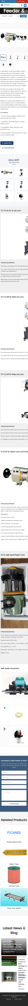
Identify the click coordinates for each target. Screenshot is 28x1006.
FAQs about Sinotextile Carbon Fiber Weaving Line (22, 980)
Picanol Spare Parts (14, 842)
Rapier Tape (14, 864)
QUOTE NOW (21, 1)
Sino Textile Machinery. (15, 995)
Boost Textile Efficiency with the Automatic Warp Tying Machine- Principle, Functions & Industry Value (13, 948)
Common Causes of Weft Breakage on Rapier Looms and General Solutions (22, 967)
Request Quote (8, 143)
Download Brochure (9, 148)
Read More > (21, 989)
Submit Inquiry (15, 803)
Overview (4, 16)
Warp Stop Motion (14, 908)
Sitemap (8, 999)
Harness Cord (14, 886)
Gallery (10, 16)
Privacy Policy (18, 999)
